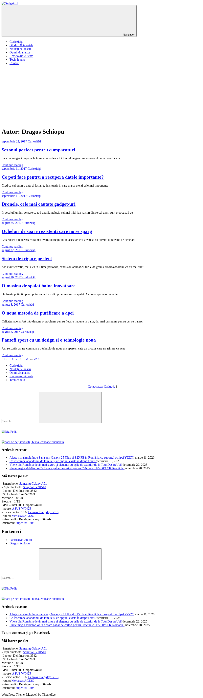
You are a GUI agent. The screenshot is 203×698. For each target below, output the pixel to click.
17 (15, 358)
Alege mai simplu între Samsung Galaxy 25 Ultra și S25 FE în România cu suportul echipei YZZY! (72, 457)
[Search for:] (20, 421)
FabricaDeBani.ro (21, 539)
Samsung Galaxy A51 (33, 483)
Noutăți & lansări (20, 48)
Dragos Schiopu (20, 543)
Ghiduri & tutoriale (21, 45)
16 (11, 358)
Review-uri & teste (21, 56)
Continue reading (12, 165)
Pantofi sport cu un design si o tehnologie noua (49, 340)
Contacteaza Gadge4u (101, 386)
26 (35, 358)
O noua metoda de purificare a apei (38, 313)
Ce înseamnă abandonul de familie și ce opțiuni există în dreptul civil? (53, 461)
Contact (14, 63)
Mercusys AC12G (22, 515)
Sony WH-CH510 (34, 487)
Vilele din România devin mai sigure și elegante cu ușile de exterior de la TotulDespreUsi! (66, 464)
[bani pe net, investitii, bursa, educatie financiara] (33, 442)
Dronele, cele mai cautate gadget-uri (39, 204)
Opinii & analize (20, 52)
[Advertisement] (101, 96)
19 (23, 358)
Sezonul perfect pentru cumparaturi (38, 149)
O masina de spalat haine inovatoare (39, 285)
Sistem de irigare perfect (27, 258)
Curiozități (16, 41)
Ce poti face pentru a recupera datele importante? (53, 177)
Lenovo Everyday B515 (43, 512)
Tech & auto (17, 59)
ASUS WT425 (21, 508)
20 (27, 358)
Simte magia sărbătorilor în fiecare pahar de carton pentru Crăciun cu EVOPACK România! (67, 468)
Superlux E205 (24, 523)
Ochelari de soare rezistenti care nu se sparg (47, 231)
